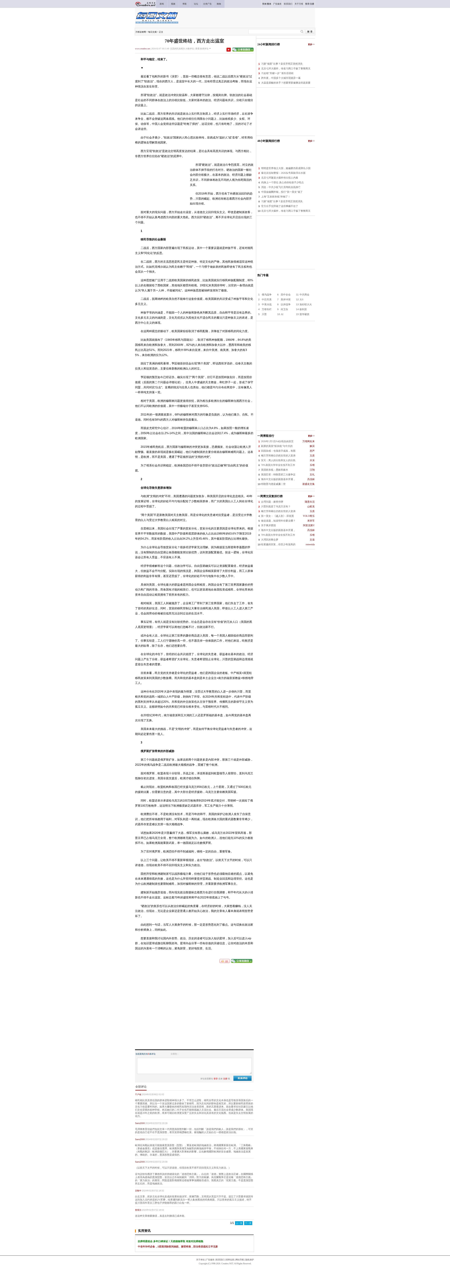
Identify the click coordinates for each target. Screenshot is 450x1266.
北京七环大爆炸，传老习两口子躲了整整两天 (285, 68)
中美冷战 (267, 304)
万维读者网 (140, 32)
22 (226, 961)
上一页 (239, 1223)
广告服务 (210, 1259)
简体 (264, 4)
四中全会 (286, 294)
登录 (307, 4)
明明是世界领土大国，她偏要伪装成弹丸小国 (285, 168)
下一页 (248, 1223)
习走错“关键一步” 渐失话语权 (277, 73)
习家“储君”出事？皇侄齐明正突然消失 (282, 63)
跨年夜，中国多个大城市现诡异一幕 (281, 78)
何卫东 (284, 309)
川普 (264, 314)
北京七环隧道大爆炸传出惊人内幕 (279, 177)
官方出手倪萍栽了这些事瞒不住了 (279, 206)
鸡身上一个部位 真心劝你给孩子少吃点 (282, 182)
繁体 (269, 4)
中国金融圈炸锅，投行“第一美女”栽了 (282, 192)
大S (301, 299)
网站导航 (240, 1259)
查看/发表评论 (201, 48)
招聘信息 (230, 1259)
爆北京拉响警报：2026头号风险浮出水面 (283, 173)
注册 (312, 4)
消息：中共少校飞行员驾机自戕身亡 (281, 187)
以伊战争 (286, 304)
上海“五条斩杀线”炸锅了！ (275, 196)
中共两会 (304, 294)
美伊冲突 (286, 299)
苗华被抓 (304, 314)
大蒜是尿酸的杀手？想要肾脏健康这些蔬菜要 (285, 82)
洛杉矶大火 (306, 304)
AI (282, 314)
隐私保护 (249, 1259)
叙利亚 (303, 309)
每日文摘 (152, 32)
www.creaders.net (142, 48)
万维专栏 (267, 309)
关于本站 (200, 1259)
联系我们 (220, 1259)
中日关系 (267, 299)
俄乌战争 (267, 294)
